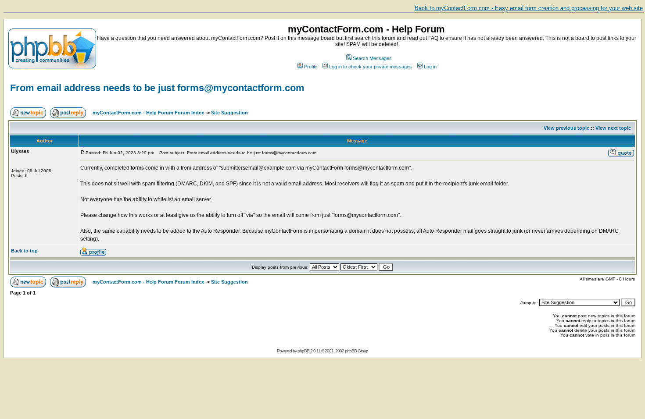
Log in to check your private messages (370, 66)
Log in (430, 66)
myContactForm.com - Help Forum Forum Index (148, 112)
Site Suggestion (229, 112)
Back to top (24, 250)
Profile (310, 66)
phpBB (303, 350)
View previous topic (566, 128)
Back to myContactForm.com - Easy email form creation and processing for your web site (529, 8)
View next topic (613, 128)
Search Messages (372, 58)
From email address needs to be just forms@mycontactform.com (157, 87)
